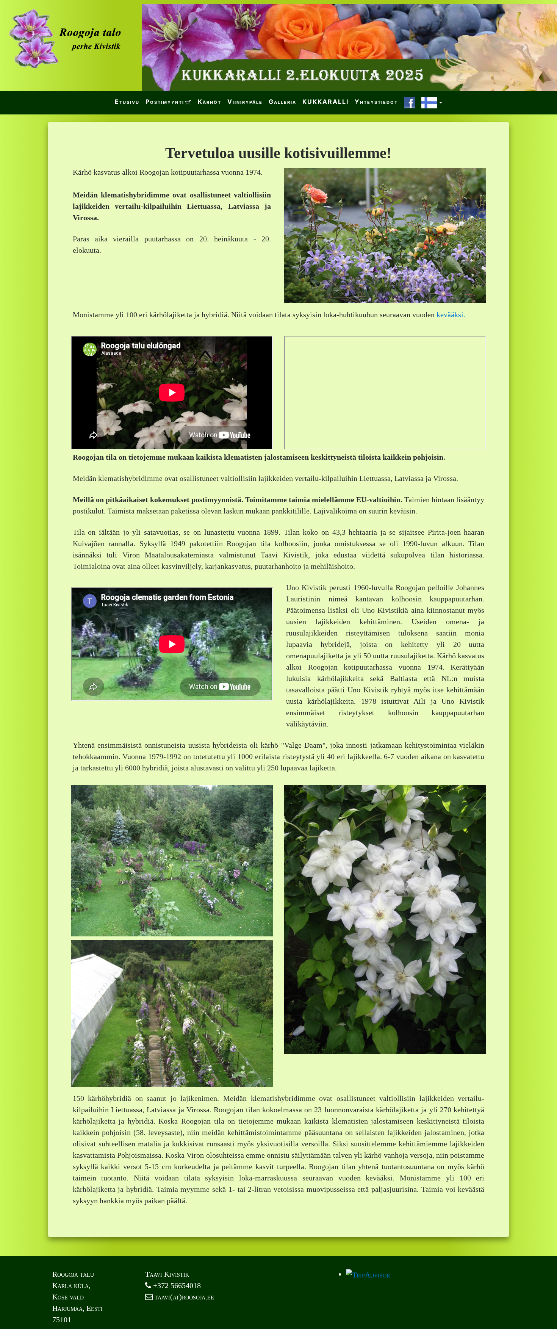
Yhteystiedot (376, 101)
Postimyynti (165, 101)
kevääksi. (451, 314)
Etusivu (127, 101)
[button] (173, 47)
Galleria (282, 101)
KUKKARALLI (325, 101)
